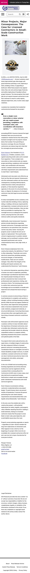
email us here (5, 449)
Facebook (4, 453)
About (8, 563)
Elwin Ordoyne (5, 152)
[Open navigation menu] (2, 14)
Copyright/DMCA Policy (10, 570)
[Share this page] (28, 14)
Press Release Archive (17, 563)
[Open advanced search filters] (23, 14)
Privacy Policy (23, 570)
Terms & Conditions (22, 567)
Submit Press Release (8, 567)
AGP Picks (4, 2)
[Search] (20, 14)
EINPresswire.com (7, 79)
